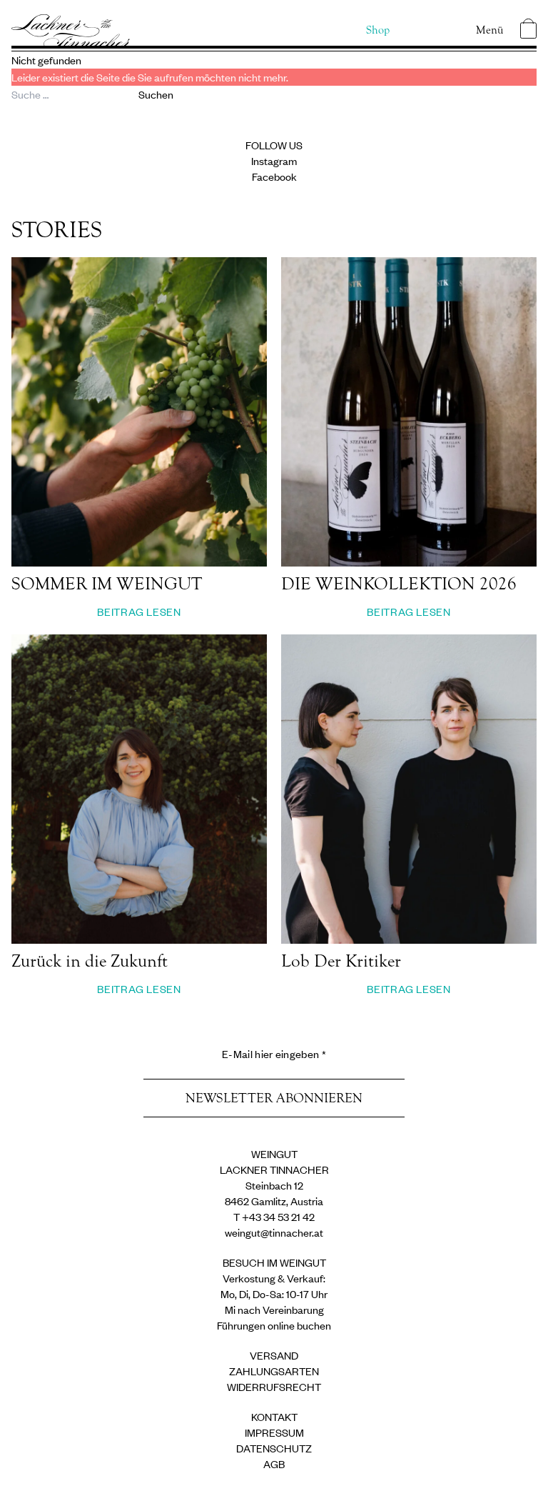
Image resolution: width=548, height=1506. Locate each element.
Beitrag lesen (139, 611)
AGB (274, 1463)
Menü (489, 30)
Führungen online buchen (274, 1324)
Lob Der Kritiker (341, 961)
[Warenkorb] (528, 29)
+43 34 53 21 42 (278, 1216)
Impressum (274, 1432)
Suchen (155, 93)
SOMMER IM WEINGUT (106, 584)
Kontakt (274, 1416)
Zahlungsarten (274, 1370)
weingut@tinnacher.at (274, 1232)
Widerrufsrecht (274, 1386)
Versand (274, 1354)
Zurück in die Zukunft (89, 961)
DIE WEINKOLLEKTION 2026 (399, 584)
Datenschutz (274, 1447)
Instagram (274, 160)
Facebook (274, 176)
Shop (378, 30)
